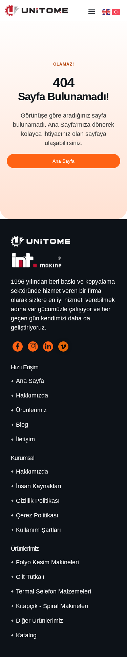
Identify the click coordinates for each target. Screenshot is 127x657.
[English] (107, 11)
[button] (91, 11)
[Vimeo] (63, 346)
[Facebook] (18, 346)
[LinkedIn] (48, 346)
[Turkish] (117, 11)
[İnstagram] (33, 346)
